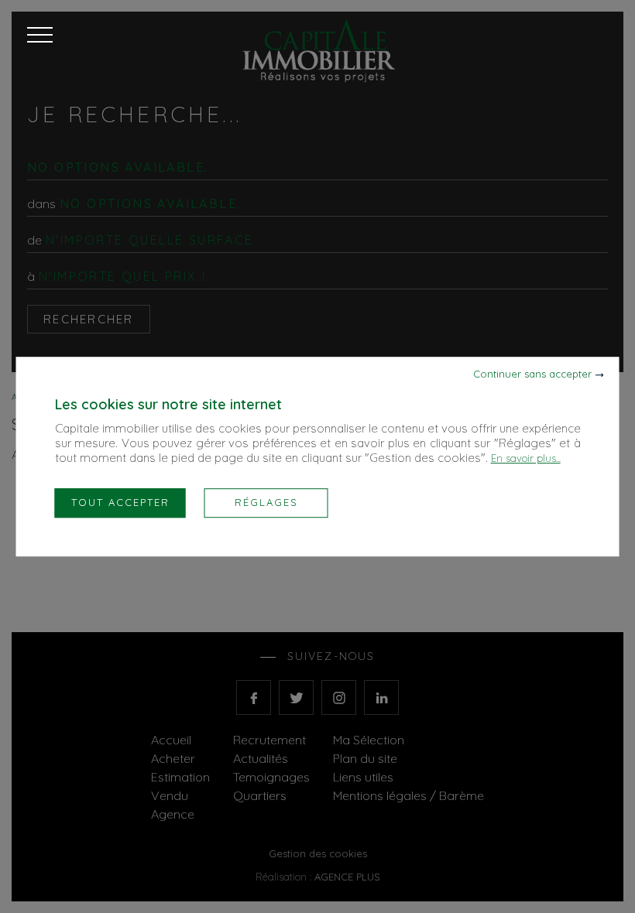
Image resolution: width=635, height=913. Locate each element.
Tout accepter (120, 502)
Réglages (266, 502)
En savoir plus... (526, 458)
